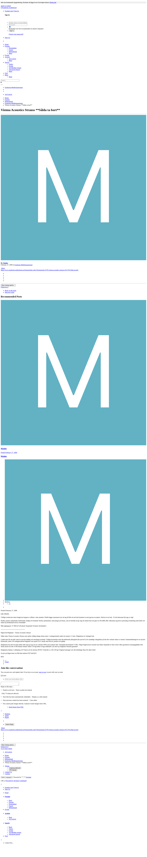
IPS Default (13, 770)
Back (10, 800)
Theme (7, 766)
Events (7, 55)
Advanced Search (14, 69)
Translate (28, 777)
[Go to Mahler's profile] (73, 260)
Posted (9, 452)
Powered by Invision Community (16, 781)
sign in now (42, 672)
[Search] (1, 84)
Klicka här (53, 2)
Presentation (12, 48)
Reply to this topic (10, 290)
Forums (7, 46)
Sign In (12, 30)
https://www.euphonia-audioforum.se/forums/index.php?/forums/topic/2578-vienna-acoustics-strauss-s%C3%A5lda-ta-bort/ (39, 270)
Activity (7, 57)
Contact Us (8, 772)
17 (9, 604)
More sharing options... (8, 285)
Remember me (13, 29)
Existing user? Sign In (12, 11)
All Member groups (15, 68)
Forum (11, 50)
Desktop (7, 714)
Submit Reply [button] (9, 724)
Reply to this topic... (7, 687)
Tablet (7, 715)
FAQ (6, 73)
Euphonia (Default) (15, 768)
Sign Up (7, 37)
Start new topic (9, 292)
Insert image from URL (16, 707)
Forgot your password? (16, 34)
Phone (7, 717)
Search (7, 62)
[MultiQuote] (5, 660)
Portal (6, 44)
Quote (7, 662)
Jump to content (6, 6)
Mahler (5, 263)
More (10, 53)
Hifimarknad (13, 51)
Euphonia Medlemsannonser (23, 265)
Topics (11, 64)
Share (3, 268)
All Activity (12, 59)
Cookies (7, 774)
